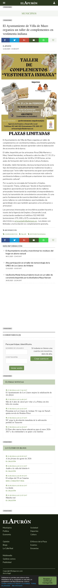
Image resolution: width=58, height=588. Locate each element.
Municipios (29, 13)
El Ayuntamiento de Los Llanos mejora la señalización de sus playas (29, 393)
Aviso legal (7, 573)
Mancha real (10, 497)
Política (6, 531)
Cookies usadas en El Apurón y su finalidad (15, 583)
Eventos (33, 545)
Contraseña (12, 357)
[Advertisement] (29, 305)
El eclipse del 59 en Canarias (17, 478)
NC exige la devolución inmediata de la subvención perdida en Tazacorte (26, 421)
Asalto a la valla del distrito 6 (17, 468)
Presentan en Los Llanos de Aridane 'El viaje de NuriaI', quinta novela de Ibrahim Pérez (28, 412)
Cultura (33, 534)
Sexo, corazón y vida (15, 481)
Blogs (5, 545)
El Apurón (7, 46)
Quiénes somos (9, 559)
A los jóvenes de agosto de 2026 (18, 458)
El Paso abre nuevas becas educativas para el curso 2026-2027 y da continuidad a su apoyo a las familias (28, 430)
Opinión (6, 541)
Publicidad (7, 562)
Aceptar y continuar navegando (48, 580)
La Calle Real (8, 548)
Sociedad (34, 528)
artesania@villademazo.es (26, 221)
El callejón (11, 461)
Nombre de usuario (15, 348)
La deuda (9, 488)
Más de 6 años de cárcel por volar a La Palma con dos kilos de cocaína (27, 403)
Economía (7, 534)
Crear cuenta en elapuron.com (41, 359)
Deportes (34, 531)
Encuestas (34, 548)
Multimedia (7, 555)
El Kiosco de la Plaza (38, 541)
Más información (17, 585)
